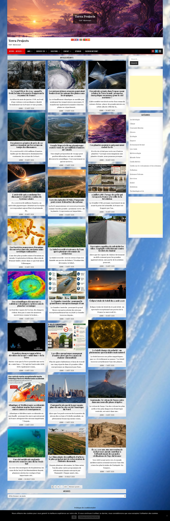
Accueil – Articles (15, 51)
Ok (74, 517)
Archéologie (23, 119)
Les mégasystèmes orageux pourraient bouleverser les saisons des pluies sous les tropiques (67, 93)
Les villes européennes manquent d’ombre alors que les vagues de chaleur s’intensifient (66, 355)
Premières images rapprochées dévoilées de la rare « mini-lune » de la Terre (26, 355)
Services (133, 178)
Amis (28, 51)
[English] (75, 40)
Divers (34, 119)
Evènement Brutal (20, 67)
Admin (21, 108)
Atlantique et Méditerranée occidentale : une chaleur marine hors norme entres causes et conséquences (26, 407)
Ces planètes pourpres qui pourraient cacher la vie (107, 146)
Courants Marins (67, 381)
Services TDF (40, 51)
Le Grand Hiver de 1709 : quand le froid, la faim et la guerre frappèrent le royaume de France (26, 93)
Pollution (106, 67)
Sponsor (78, 51)
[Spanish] (88, 40)
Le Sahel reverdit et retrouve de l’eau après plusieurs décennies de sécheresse (67, 251)
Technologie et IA (108, 69)
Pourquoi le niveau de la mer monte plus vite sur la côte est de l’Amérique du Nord (67, 407)
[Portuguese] (85, 40)
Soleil (108, 326)
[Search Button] (159, 51)
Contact (66, 51)
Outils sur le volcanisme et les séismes (145, 166)
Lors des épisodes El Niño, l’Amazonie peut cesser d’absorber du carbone (67, 200)
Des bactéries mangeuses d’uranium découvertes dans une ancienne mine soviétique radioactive (26, 249)
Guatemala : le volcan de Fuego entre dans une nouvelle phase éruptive (107, 401)
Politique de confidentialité (85, 508)
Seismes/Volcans (27, 277)
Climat (62, 175)
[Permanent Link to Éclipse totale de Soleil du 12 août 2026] (107, 284)
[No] (167, 515)
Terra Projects (85, 16)
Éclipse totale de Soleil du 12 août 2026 (107, 300)
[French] (79, 40)
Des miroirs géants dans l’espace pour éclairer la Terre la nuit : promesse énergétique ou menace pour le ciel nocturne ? (107, 94)
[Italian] (82, 40)
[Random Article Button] (152, 51)
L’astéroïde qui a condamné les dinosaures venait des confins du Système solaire (26, 196)
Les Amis (133, 149)
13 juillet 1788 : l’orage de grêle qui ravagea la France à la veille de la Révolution (107, 196)
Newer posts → (75, 487)
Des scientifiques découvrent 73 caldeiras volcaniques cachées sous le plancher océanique (26, 303)
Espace (96, 67)
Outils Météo (135, 162)
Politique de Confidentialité (89, 517)
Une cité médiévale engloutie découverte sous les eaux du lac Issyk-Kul (26, 461)
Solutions (54, 51)
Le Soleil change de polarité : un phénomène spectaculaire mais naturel (107, 351)
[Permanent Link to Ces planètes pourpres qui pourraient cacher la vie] (107, 129)
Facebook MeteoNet (91, 51)
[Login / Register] (156, 51)
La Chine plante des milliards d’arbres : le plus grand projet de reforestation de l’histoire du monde (67, 458)
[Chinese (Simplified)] (72, 40)
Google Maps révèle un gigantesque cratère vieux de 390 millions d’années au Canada (66, 147)
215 (65, 487)
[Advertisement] (148, 91)
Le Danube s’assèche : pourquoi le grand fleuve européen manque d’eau (67, 302)
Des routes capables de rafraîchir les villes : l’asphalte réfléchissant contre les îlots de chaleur (107, 248)
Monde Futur (68, 433)
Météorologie (36, 67)
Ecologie (72, 225)
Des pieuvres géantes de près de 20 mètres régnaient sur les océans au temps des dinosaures (26, 144)
